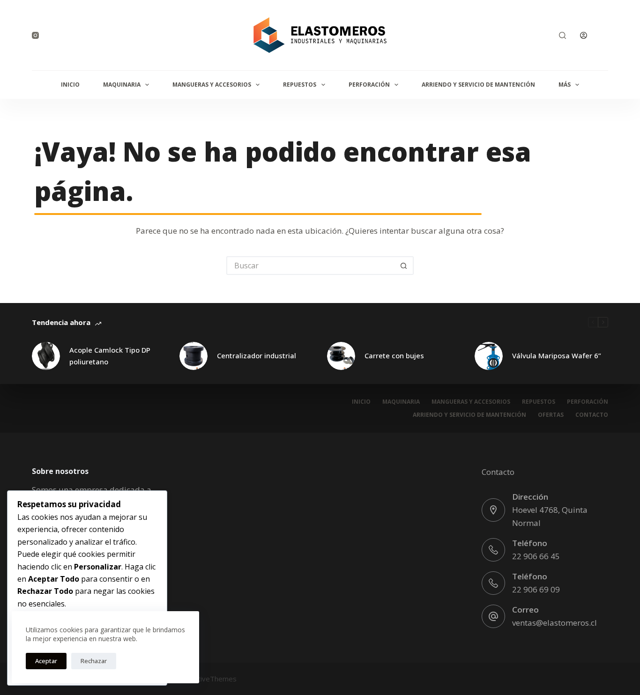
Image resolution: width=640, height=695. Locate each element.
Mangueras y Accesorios (211, 85)
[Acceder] (583, 35)
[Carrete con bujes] (341, 356)
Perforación (369, 85)
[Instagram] (35, 35)
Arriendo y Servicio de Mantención (478, 85)
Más (564, 85)
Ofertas (551, 415)
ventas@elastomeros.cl (554, 622)
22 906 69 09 (536, 589)
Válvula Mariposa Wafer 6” (556, 355)
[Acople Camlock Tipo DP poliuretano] (46, 356)
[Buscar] (562, 35)
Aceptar (46, 661)
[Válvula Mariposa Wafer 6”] (489, 356)
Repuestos (299, 85)
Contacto (591, 415)
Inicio (70, 85)
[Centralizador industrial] (193, 356)
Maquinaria (122, 85)
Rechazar (94, 661)
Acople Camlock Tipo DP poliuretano (109, 355)
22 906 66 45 (536, 556)
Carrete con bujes (394, 355)
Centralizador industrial (256, 355)
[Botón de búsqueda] (404, 265)
